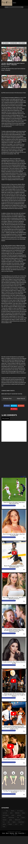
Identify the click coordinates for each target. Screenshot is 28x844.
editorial (19, 815)
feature (23, 817)
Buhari (23, 813)
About (7, 833)
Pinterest (14, 408)
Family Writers (11, 817)
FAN (18, 817)
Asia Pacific (5, 813)
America (12, 810)
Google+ (22, 405)
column (12, 815)
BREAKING (17, 813)
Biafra (11, 813)
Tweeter (14, 405)
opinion (4, 824)
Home (3, 833)
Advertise (12, 833)
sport (21, 824)
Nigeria (14, 822)
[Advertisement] (14, 25)
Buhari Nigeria (6, 815)
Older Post (20, 398)
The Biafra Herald (17, 831)
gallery (10, 819)
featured (4, 819)
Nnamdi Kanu (21, 822)
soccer (16, 824)
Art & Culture (20, 810)
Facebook (7, 405)
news (9, 822)
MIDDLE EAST (18, 819)
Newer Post (8, 398)
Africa (7, 810)
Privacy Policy (21, 833)
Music (4, 822)
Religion (10, 824)
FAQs (16, 833)
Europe (4, 817)
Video (4, 826)
